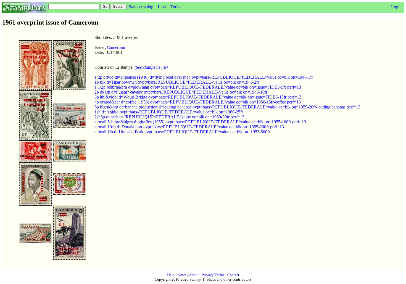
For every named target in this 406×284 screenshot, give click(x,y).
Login (396, 6)
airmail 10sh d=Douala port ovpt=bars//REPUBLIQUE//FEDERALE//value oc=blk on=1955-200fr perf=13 (189, 126)
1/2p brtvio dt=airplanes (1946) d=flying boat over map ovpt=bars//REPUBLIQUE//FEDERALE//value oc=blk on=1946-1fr (203, 77)
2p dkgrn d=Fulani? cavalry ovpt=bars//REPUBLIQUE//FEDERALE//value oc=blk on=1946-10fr (180, 92)
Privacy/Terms (213, 275)
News (182, 275)
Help (171, 275)
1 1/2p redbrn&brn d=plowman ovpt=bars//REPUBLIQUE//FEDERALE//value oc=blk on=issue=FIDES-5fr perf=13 (197, 87)
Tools (175, 6)
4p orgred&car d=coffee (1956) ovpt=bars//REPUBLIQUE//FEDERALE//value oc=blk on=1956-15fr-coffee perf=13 (197, 102)
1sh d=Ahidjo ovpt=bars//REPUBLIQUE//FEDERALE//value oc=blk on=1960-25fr (168, 112)
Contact (233, 275)
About (194, 275)
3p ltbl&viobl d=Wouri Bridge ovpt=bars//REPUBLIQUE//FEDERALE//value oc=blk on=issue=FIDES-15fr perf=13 (197, 97)
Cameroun (116, 47)
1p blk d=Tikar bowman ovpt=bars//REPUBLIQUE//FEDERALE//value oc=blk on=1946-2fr (176, 82)
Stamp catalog (141, 6)
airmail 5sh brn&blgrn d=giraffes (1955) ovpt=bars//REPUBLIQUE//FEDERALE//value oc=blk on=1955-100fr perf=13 (200, 122)
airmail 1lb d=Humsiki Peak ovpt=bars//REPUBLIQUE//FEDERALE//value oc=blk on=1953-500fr (182, 131)
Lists (162, 6)
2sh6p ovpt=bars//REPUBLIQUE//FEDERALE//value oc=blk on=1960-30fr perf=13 (169, 117)
